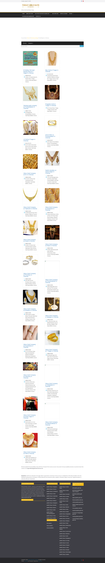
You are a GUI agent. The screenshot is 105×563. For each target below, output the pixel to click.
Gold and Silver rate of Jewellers (42, 13)
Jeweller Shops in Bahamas (65, 533)
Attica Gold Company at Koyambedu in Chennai (29, 346)
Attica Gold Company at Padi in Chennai (29, 452)
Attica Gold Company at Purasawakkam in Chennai (51, 281)
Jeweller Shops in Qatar (64, 504)
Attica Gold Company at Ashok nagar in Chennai (29, 416)
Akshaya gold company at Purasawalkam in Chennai (30, 107)
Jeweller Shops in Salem (51, 509)
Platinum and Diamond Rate (28, 16)
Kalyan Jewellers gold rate (77, 497)
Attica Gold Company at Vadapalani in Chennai (51, 385)
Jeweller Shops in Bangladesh (65, 513)
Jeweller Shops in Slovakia (64, 549)
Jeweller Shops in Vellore (51, 518)
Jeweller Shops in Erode (51, 493)
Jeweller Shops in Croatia (64, 542)
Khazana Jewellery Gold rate (77, 499)
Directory (25, 43)
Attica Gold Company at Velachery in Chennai (29, 376)
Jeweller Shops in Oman (64, 509)
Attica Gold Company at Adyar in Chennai (51, 244)
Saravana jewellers (50, 527)
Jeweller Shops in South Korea (65, 531)
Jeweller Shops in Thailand (64, 545)
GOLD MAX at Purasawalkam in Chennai (50, 136)
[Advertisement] (52, 29)
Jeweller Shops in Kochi (51, 498)
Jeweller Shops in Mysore (51, 507)
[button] (49, 13)
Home (23, 13)
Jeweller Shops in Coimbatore (52, 491)
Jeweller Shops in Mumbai (51, 505)
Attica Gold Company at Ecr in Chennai (29, 174)
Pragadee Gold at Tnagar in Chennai (50, 104)
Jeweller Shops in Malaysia (64, 520)
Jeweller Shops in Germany (65, 518)
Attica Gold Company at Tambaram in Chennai (51, 208)
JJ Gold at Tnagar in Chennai (29, 140)
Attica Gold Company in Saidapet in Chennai (51, 316)
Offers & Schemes (63, 13)
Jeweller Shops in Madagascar (65, 538)
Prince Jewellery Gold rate (77, 508)
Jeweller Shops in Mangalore (52, 502)
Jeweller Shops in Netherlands (65, 525)
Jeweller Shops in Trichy (51, 515)
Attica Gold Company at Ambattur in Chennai (30, 309)
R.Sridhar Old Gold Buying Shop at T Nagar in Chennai (28, 71)
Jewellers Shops (29, 13)
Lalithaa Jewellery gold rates (77, 502)
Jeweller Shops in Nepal (64, 523)
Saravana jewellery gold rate (77, 510)
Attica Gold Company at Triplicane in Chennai (30, 207)
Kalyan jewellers (50, 525)
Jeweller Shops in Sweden (64, 554)
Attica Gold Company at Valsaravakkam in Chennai (51, 423)
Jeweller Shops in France (64, 516)
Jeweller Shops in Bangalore (52, 486)
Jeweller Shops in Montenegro (65, 552)
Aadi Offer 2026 (55, 13)
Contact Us (38, 16)
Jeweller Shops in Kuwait (64, 511)
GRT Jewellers (49, 523)
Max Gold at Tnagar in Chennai (51, 70)
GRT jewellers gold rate (76, 487)
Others (70, 13)
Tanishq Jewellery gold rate (77, 516)
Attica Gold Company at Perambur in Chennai (29, 275)
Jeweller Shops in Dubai (64, 498)
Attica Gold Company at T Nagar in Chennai (51, 350)
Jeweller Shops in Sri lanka (64, 540)
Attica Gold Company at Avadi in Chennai (29, 240)
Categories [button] (30, 43)
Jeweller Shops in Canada (64, 496)
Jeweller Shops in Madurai (51, 500)
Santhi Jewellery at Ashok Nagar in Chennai (50, 172)
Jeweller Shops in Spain (64, 535)
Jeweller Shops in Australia (64, 494)
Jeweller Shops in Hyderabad (52, 496)
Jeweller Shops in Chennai (51, 489)
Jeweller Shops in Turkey (64, 547)
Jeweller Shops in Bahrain (64, 507)
